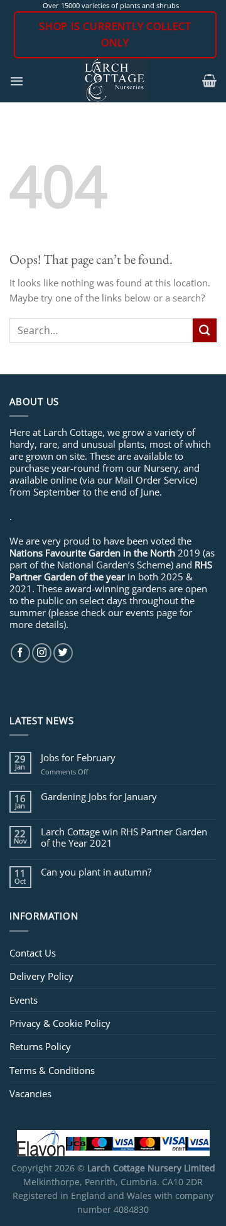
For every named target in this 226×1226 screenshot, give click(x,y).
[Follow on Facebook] (20, 653)
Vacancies (30, 1093)
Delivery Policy (41, 976)
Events (23, 1000)
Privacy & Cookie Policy (59, 1023)
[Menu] (16, 81)
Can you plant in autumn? (96, 871)
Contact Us (32, 953)
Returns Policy (40, 1046)
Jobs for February (78, 757)
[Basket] (209, 80)
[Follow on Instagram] (41, 653)
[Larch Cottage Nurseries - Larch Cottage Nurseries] (115, 80)
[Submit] (205, 330)
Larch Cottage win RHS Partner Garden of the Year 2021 (124, 837)
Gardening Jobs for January (99, 796)
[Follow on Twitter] (63, 653)
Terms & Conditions (52, 1070)
